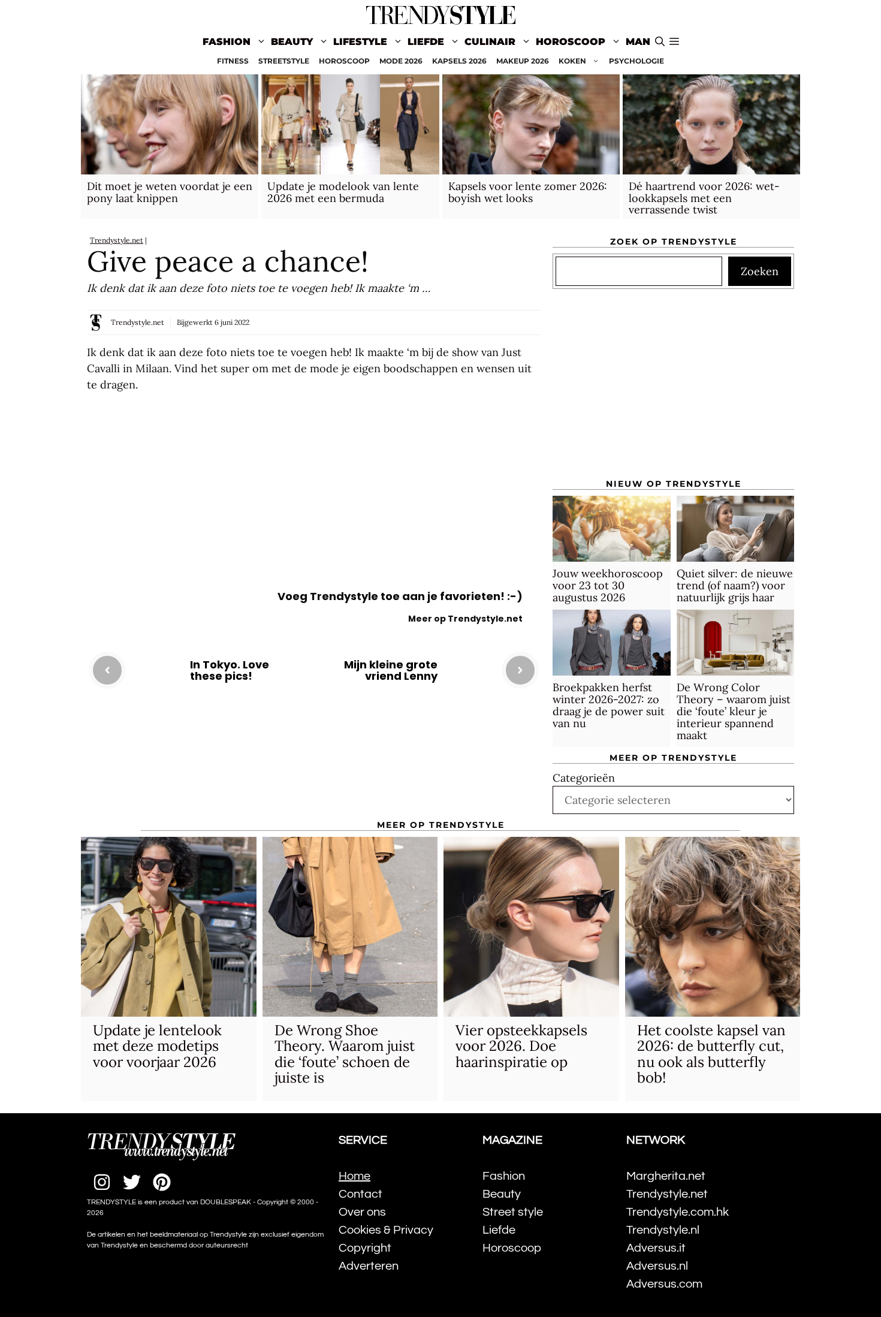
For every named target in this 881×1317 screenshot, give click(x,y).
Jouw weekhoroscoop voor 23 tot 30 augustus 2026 (608, 585)
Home (354, 1176)
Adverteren (369, 1266)
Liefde (426, 41)
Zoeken (760, 271)
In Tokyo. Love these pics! (229, 670)
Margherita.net (665, 1176)
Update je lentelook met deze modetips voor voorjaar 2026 (157, 1046)
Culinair (489, 41)
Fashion (227, 41)
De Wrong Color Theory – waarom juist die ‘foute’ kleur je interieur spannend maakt (734, 711)
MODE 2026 (401, 60)
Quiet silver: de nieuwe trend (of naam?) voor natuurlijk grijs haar (735, 585)
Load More (314, 755)
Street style (512, 1212)
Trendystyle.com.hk (677, 1212)
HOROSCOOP (344, 60)
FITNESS (233, 60)
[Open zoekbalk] (660, 42)
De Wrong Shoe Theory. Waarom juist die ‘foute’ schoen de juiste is (344, 1054)
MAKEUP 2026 (522, 60)
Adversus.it (656, 1248)
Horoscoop (570, 41)
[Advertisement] (314, 494)
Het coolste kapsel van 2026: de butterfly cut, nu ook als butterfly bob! (711, 1054)
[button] (674, 42)
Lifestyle (360, 41)
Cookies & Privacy (386, 1230)
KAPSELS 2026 (459, 60)
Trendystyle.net (116, 240)
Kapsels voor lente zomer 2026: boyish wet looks (527, 192)
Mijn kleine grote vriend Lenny (391, 670)
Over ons (362, 1212)
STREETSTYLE (283, 60)
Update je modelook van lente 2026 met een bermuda (343, 192)
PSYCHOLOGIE (636, 60)
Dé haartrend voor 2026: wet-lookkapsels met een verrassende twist (704, 198)
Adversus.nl (657, 1266)
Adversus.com (664, 1284)
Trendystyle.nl (662, 1230)
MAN (638, 41)
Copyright (365, 1248)
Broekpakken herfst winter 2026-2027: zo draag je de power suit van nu (609, 705)
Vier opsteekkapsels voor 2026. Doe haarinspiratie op (521, 1046)
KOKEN (572, 60)
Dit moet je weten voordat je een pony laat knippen (169, 192)
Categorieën (584, 778)
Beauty (292, 41)
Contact (360, 1194)
